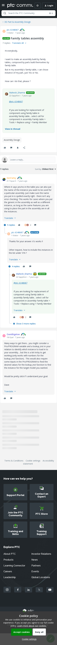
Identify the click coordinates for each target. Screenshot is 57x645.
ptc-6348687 (13, 29)
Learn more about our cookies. (31, 625)
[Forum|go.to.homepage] (18, 5)
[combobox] (28, 13)
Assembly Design (12, 139)
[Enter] (4, 13)
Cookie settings (33, 460)
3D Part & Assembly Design (17, 21)
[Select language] (37, 5)
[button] (3, 6)
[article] (28, 201)
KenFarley (11, 178)
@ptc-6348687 (16, 101)
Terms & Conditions (13, 460)
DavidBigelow (13, 334)
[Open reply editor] (28, 159)
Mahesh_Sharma (17, 92)
